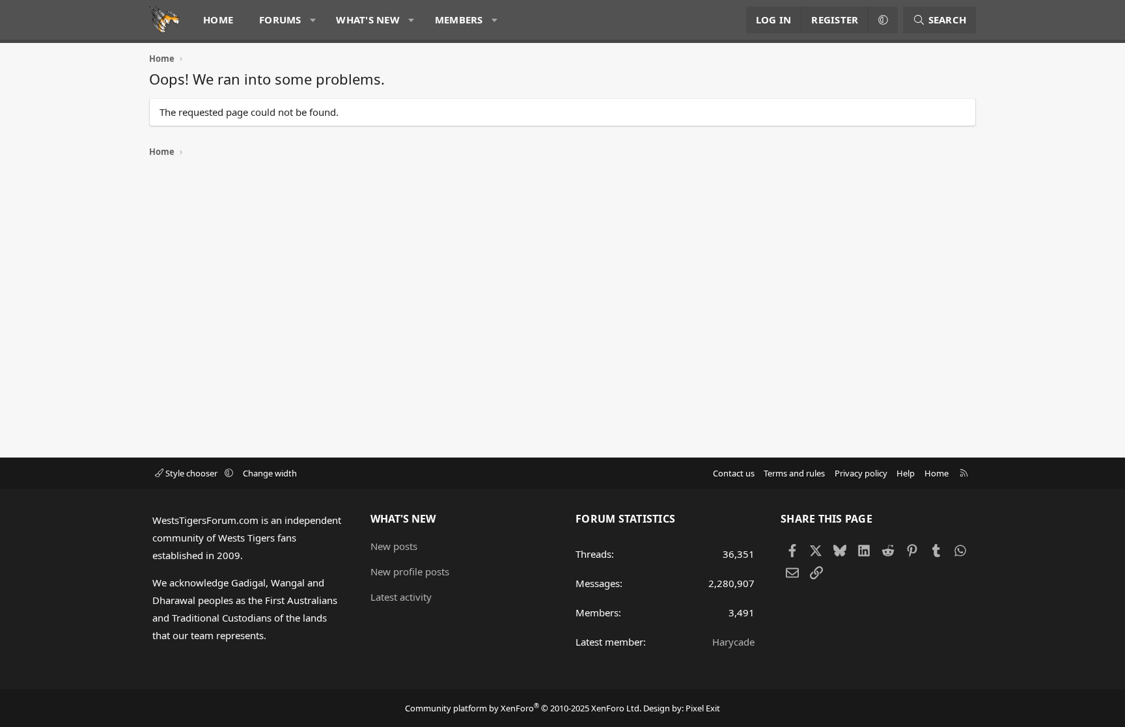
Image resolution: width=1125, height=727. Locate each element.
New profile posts (409, 571)
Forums (280, 19)
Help (905, 473)
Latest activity (401, 596)
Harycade (733, 641)
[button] (313, 20)
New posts (393, 546)
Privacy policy (861, 473)
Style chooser (191, 473)
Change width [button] (270, 473)
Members (459, 19)
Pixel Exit (703, 708)
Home (218, 19)
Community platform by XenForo (523, 708)
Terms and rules (794, 473)
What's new (368, 19)
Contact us (734, 473)
